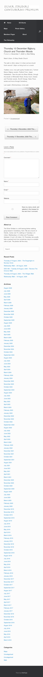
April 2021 (7, 474)
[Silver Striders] (21, 8)
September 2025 (9, 320)
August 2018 (8, 556)
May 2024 (7, 367)
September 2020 (9, 489)
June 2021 (7, 468)
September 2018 (9, 553)
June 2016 (7, 631)
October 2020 (8, 486)
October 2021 (8, 457)
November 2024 (9, 349)
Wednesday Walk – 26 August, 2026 (15, 266)
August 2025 (8, 323)
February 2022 (8, 445)
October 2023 (8, 387)
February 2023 (8, 410)
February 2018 (8, 573)
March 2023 (7, 407)
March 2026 (7, 303)
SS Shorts (22, 23)
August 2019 (8, 521)
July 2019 (7, 524)
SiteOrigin (24, 673)
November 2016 (9, 617)
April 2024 (7, 369)
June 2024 (7, 364)
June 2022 (7, 433)
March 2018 (7, 570)
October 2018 (8, 550)
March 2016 (7, 640)
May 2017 (7, 599)
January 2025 (8, 343)
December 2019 (9, 509)
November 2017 (9, 582)
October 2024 (8, 352)
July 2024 (7, 361)
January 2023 (8, 413)
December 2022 (9, 416)
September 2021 (9, 460)
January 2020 (8, 506)
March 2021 (7, 477)
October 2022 (8, 422)
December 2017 (9, 579)
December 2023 (9, 381)
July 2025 (7, 326)
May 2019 (7, 529)
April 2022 (7, 439)
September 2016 (9, 622)
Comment (7, 157)
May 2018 (7, 564)
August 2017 (8, 590)
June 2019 (7, 526)
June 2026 (7, 294)
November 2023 (9, 384)
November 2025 (9, 314)
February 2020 (8, 503)
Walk (5, 660)
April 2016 (7, 637)
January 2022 (8, 448)
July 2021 (7, 465)
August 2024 (8, 358)
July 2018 (7, 558)
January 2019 (8, 541)
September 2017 (9, 588)
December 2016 (9, 614)
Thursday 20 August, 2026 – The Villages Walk (19, 274)
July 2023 (7, 396)
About (24, 34)
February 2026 (8, 305)
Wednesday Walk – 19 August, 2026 (15, 276)
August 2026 (8, 288)
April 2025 (7, 334)
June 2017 (7, 596)
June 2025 (7, 329)
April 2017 (7, 602)
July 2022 (7, 430)
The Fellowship (9, 40)
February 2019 (8, 538)
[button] (39, 31)
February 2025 (8, 340)
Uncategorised (8, 654)
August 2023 (8, 393)
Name (6, 181)
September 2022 (9, 425)
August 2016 (8, 625)
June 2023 (7, 398)
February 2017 (8, 608)
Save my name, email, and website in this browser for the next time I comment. (30, 209)
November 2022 (9, 419)
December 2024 (9, 346)
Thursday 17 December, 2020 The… (21, 136)
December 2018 (9, 544)
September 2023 (9, 390)
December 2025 (9, 311)
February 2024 (8, 375)
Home (9, 23)
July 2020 (7, 494)
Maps (5, 28)
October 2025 (8, 317)
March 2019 (7, 535)
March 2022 (7, 442)
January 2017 (8, 611)
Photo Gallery (20, 28)
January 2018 (8, 576)
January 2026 (8, 308)
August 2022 (8, 428)
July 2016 (7, 628)
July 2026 (7, 291)
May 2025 (7, 332)
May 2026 (7, 297)
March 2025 (7, 337)
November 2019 (9, 512)
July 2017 (7, 593)
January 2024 (8, 378)
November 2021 (9, 454)
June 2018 (7, 561)
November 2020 (9, 483)
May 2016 (7, 634)
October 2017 (8, 585)
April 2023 (7, 404)
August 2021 (8, 462)
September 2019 (9, 518)
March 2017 (7, 605)
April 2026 (7, 300)
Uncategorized (15, 118)
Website (6, 198)
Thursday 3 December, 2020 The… (21, 129)
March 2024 (7, 372)
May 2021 (7, 471)
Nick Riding (31, 54)
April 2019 (7, 532)
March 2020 (7, 500)
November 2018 (9, 547)
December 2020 (9, 480)
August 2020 (8, 492)
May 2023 (7, 401)
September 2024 (9, 355)
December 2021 (9, 451)
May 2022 (7, 436)
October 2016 (8, 619)
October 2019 (8, 515)
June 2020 (7, 497)
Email (6, 190)
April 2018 (7, 567)
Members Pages (9, 34)
